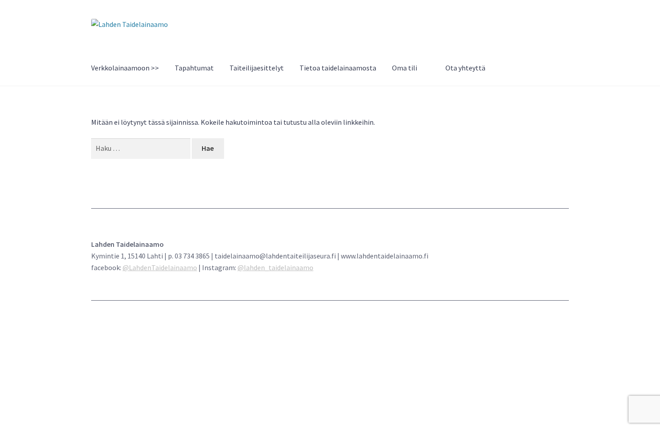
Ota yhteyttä (465, 67)
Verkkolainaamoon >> (125, 67)
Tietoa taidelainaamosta (337, 67)
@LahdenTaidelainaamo (160, 267)
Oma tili (404, 67)
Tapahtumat (194, 67)
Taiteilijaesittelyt (256, 67)
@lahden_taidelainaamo (275, 267)
